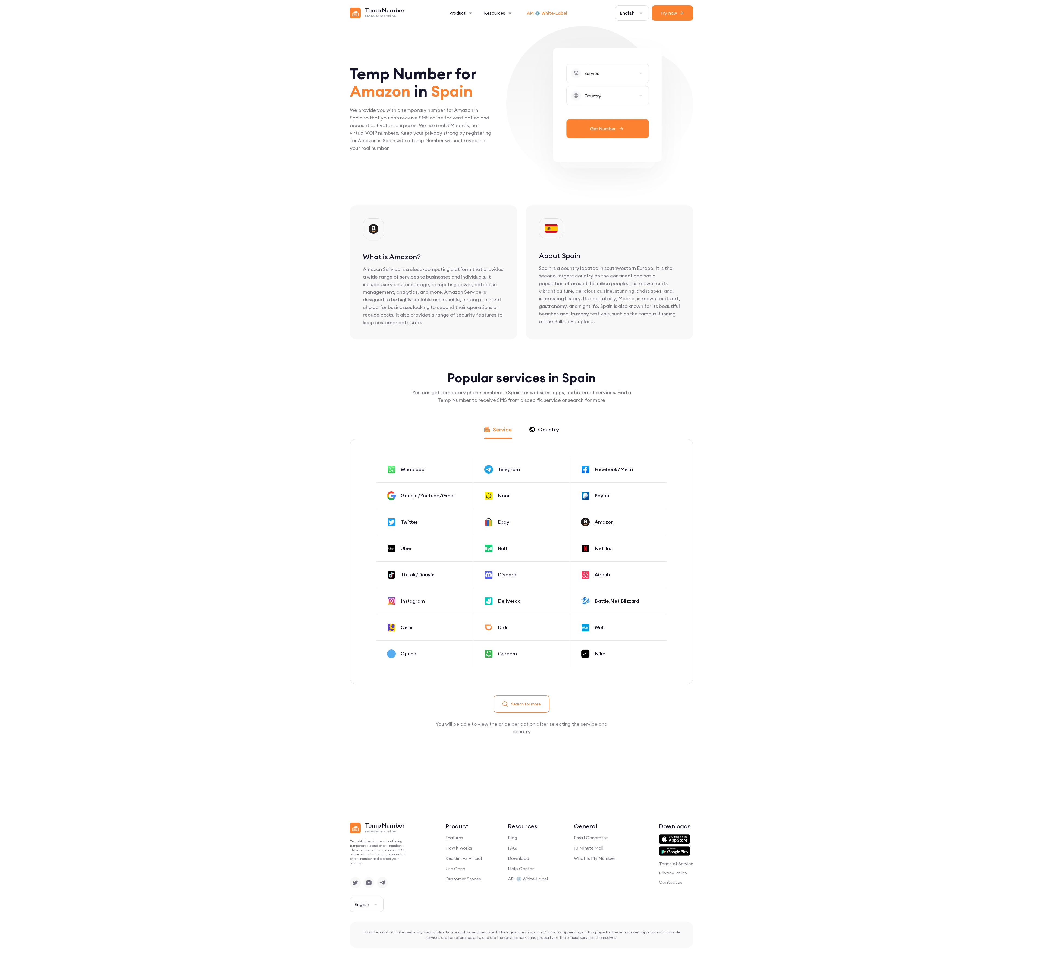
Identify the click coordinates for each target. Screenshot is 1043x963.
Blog (512, 837)
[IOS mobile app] (674, 839)
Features (454, 837)
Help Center (521, 868)
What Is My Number (594, 858)
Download (518, 858)
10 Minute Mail (588, 848)
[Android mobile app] (674, 851)
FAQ (512, 848)
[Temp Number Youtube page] (368, 882)
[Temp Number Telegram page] (382, 882)
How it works (458, 848)
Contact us (670, 882)
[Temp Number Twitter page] (355, 882)
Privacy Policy (673, 873)
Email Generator (591, 837)
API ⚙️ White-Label (547, 13)
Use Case (455, 868)
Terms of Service (676, 863)
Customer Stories (463, 879)
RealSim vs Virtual (463, 858)
